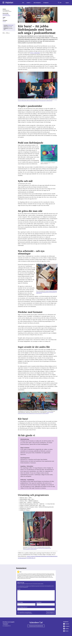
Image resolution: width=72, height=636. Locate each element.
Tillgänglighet (5, 623)
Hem (23, 2)
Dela (4, 32)
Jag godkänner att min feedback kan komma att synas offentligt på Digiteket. (26, 613)
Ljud (3, 18)
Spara (9, 32)
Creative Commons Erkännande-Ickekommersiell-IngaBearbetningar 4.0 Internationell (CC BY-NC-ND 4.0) (46, 292)
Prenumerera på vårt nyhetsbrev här (36, 625)
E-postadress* (39, 602)
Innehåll (28, 2)
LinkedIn (67, 628)
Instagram (67, 626)
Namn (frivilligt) (20, 602)
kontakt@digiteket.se (7, 625)
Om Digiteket (45, 2)
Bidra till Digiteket (37, 2)
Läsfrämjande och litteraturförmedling (6, 15)
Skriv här (18, 589)
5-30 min (4, 21)
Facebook (67, 623)
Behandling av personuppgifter (8, 621)
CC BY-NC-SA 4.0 (10, 25)
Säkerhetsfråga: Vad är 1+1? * (22, 607)
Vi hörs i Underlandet (35, 52)
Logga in (67, 2)
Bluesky (66, 630)
